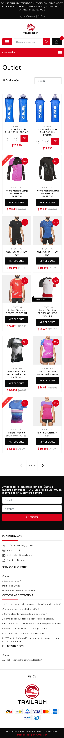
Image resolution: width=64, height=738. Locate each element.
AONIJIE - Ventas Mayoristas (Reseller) (22, 659)
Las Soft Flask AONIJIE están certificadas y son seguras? (31, 623)
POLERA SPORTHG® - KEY (16, 253)
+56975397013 (14, 550)
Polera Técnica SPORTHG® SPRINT (16, 312)
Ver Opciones (16, 202)
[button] (41, 16)
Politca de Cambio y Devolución (18, 590)
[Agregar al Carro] (24, 138)
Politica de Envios (11, 585)
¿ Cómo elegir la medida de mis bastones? (24, 613)
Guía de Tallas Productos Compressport (23, 633)
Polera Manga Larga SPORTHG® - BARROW (16, 193)
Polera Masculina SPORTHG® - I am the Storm (16, 374)
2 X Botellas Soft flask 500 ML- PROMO (47, 132)
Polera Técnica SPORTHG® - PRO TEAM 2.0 (47, 313)
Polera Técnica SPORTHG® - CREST (16, 434)
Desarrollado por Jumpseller (31, 734)
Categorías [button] (8, 52)
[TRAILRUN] (31, 29)
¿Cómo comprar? (11, 580)
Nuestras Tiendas (16, 560)
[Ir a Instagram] (29, 677)
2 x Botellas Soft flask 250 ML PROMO (16, 131)
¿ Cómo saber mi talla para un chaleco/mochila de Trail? (31, 604)
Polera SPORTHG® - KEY (48, 434)
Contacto (7, 576)
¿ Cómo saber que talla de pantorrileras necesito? (28, 618)
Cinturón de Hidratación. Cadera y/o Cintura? (25, 628)
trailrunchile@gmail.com (19, 555)
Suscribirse (32, 517)
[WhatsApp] (34, 677)
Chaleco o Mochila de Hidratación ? (20, 609)
